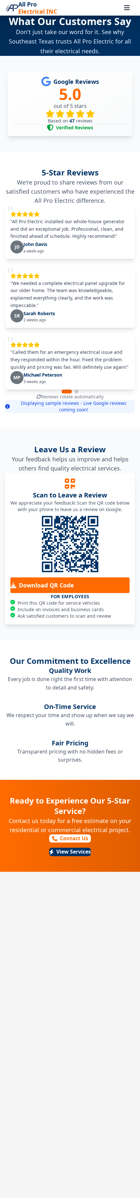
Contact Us (74, 838)
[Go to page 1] (67, 391)
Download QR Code (46, 585)
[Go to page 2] (76, 391)
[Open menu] (127, 8)
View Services (73, 851)
